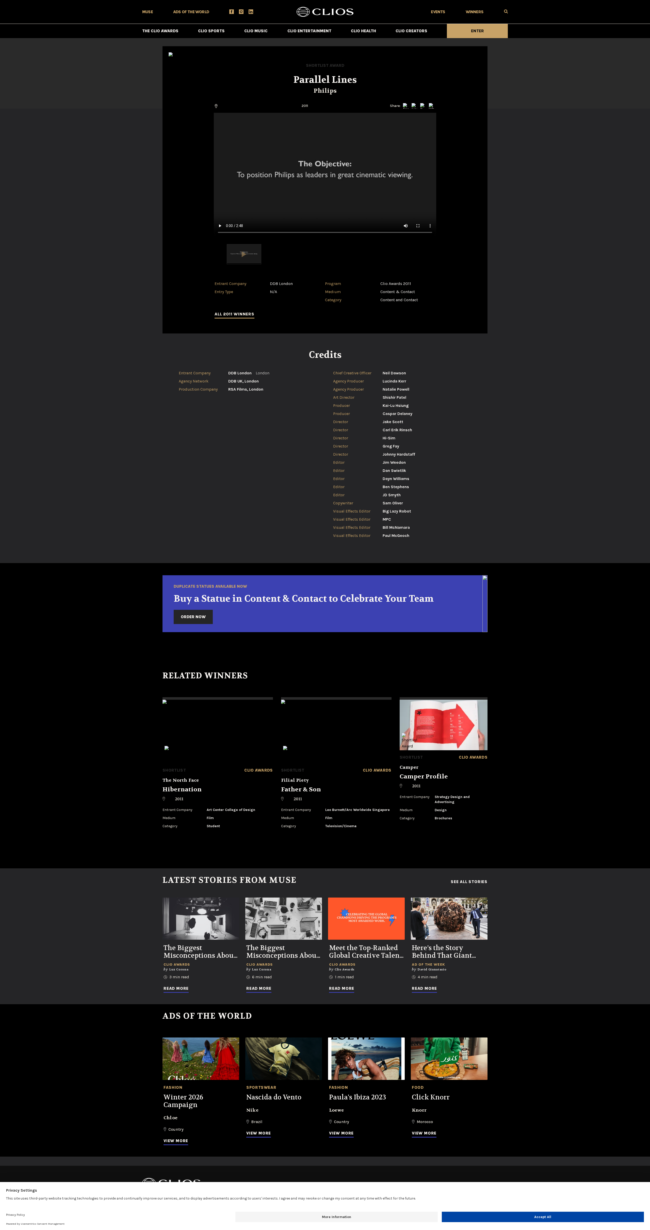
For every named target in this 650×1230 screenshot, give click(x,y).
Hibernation (182, 789)
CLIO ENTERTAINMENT (309, 30)
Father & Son (301, 789)
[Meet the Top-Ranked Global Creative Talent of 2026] (366, 919)
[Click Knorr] (449, 1058)
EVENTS (438, 11)
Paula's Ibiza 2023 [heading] (357, 1097)
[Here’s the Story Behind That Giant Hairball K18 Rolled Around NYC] (449, 919)
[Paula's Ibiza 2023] (366, 1058)
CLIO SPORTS (211, 30)
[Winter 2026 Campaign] (200, 1058)
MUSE (147, 11)
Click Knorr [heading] (431, 1097)
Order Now (193, 616)
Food (418, 1087)
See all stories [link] (469, 882)
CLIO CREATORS (411, 30)
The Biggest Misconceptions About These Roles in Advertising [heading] (282, 952)
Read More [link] (176, 988)
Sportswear (261, 1087)
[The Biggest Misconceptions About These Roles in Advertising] (283, 919)
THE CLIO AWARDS (160, 30)
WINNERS (474, 11)
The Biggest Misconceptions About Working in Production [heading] (200, 952)
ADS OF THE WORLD (191, 11)
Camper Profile (424, 776)
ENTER (477, 30)
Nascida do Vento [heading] (273, 1097)
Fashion (173, 1087)
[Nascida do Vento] (283, 1058)
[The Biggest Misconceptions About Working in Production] (200, 919)
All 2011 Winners (234, 314)
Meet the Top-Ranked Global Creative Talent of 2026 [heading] (365, 952)
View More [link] (176, 1140)
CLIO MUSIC (256, 30)
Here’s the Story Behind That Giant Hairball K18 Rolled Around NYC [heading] (443, 952)
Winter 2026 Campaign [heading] (183, 1101)
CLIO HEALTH (363, 30)
